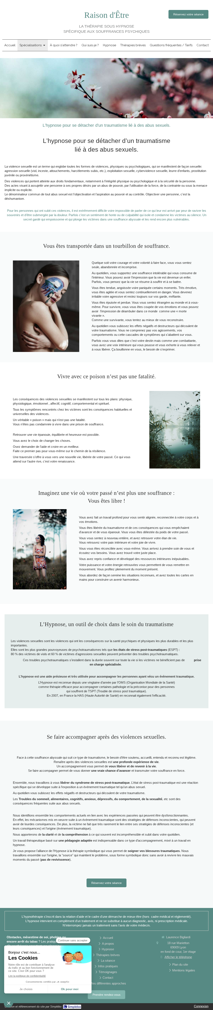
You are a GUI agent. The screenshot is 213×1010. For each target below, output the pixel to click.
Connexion (201, 1006)
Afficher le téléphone (178, 957)
